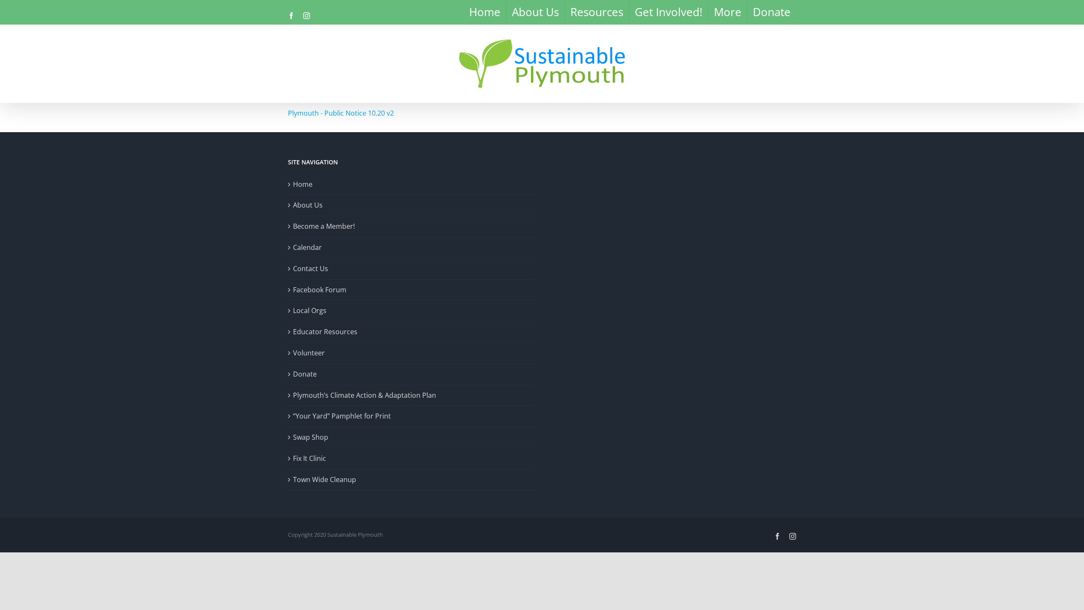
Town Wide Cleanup (324, 479)
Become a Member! (324, 226)
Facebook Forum (319, 289)
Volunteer (309, 353)
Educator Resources (325, 331)
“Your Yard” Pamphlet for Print (342, 416)
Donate (305, 374)
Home (302, 184)
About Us (308, 205)
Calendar (307, 247)
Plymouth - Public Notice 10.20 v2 (341, 113)
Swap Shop (310, 437)
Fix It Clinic (309, 458)
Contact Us (310, 268)
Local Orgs (309, 310)
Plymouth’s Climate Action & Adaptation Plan (364, 395)
